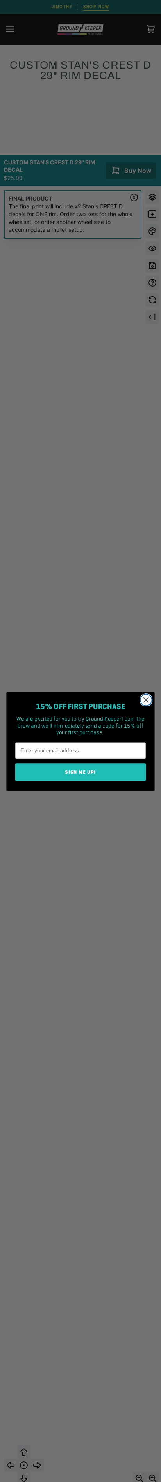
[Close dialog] (146, 699)
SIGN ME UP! (80, 772)
